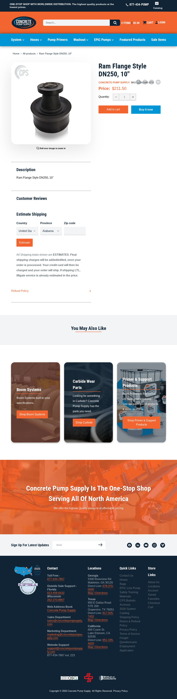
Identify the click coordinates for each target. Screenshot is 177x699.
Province (46, 223)
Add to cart (113, 109)
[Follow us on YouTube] (146, 545)
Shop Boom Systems (32, 414)
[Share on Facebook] (138, 82)
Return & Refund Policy (130, 623)
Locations (154, 586)
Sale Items (158, 40)
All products (29, 53)
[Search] (115, 23)
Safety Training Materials (129, 594)
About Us (153, 582)
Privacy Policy (128, 629)
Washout (79, 40)
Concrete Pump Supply (114, 82)
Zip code (69, 223)
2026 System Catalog (128, 610)
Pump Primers (58, 40)
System (16, 40)
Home (16, 53)
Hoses (34, 40)
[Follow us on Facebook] (129, 545)
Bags (123, 583)
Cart (150, 607)
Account (153, 590)
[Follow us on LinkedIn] (137, 545)
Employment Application (127, 648)
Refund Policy (20, 290)
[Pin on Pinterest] (145, 82)
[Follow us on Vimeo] (162, 545)
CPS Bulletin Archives (128, 602)
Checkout (154, 602)
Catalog (157, 8)
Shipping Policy (129, 617)
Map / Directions (98, 592)
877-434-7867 (55, 579)
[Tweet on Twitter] (151, 82)
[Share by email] (158, 82)
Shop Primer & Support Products (141, 422)
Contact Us (126, 575)
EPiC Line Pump (130, 588)
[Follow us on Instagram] (154, 545)
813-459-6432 (55, 592)
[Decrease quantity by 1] (116, 97)
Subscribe (99, 544)
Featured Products (132, 40)
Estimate (24, 242)
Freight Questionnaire (128, 640)
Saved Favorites (153, 596)
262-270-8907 (55, 599)
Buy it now (146, 109)
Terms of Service (130, 633)
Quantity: (104, 96)
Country (21, 223)
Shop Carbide (84, 422)
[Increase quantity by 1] (133, 97)
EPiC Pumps (102, 40)
